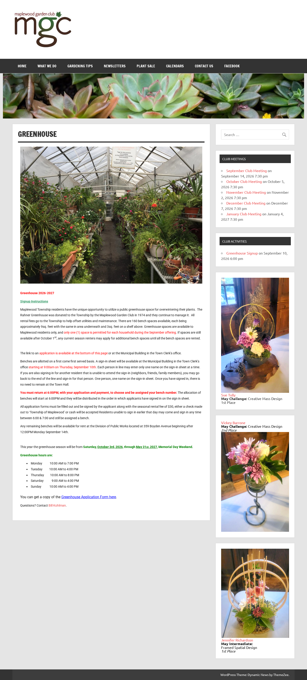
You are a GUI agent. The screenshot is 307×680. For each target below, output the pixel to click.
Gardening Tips (80, 66)
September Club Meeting (246, 170)
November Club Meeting (246, 192)
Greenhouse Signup (242, 253)
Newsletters (115, 66)
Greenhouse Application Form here (88, 497)
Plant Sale (146, 66)
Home (22, 66)
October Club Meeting (244, 181)
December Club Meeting (245, 203)
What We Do (47, 66)
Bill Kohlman (57, 505)
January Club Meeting (243, 214)
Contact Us (204, 66)
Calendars (175, 66)
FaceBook (232, 66)
